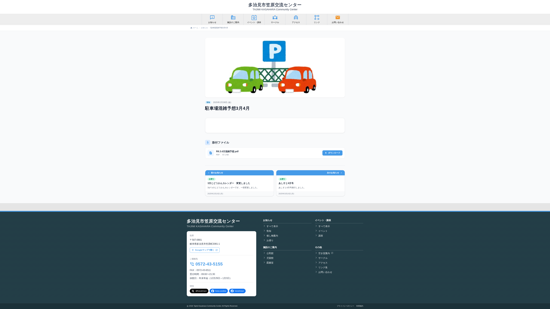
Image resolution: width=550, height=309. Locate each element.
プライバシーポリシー (345, 306)
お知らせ (204, 28)
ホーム (195, 28)
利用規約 (359, 306)
